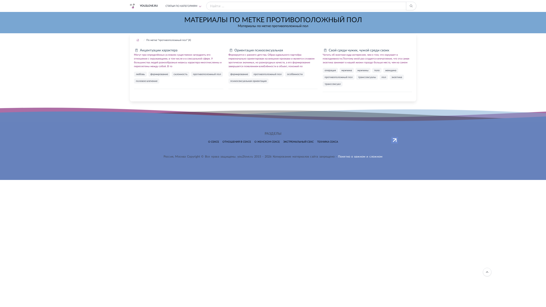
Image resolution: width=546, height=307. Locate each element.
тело (377, 70)
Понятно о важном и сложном (360, 156)
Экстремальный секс (298, 141)
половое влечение (146, 81)
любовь (140, 74)
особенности (295, 74)
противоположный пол (207, 74)
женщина (390, 70)
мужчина (346, 70)
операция (330, 70)
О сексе (213, 141)
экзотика (397, 77)
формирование (159, 74)
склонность (180, 74)
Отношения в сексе (236, 141)
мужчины (363, 70)
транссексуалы (367, 77)
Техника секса (327, 141)
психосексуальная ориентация (248, 81)
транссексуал (333, 84)
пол (384, 77)
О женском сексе (267, 141)
